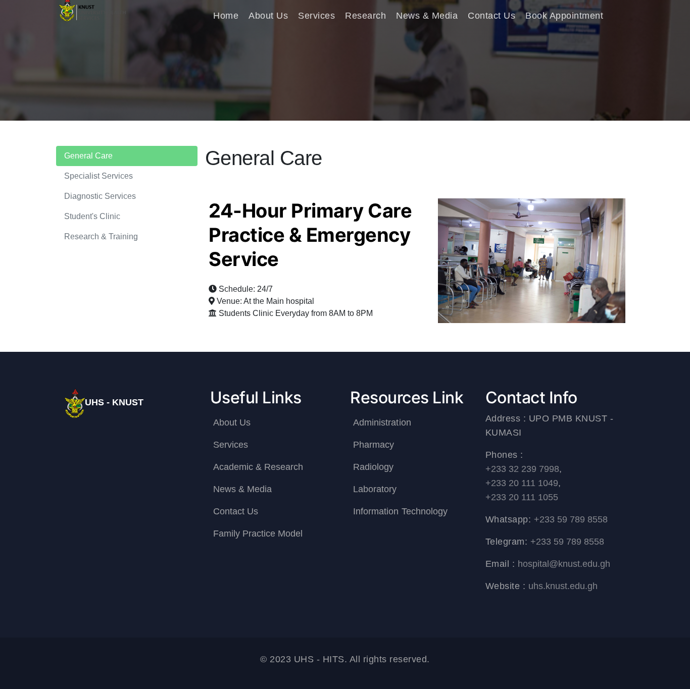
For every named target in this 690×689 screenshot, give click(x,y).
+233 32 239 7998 (522, 469)
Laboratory (375, 489)
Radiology (373, 467)
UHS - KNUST (114, 402)
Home (225, 16)
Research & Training (101, 236)
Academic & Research (258, 467)
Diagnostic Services (100, 196)
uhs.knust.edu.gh (563, 586)
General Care (88, 155)
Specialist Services (98, 176)
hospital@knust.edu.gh (564, 564)
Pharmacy (373, 445)
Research (365, 16)
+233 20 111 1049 (522, 483)
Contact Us (491, 16)
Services (316, 16)
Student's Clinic (92, 216)
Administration (382, 422)
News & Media (427, 16)
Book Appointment (564, 16)
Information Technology (400, 511)
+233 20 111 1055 (522, 497)
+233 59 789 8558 (571, 519)
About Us (268, 16)
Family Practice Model (258, 533)
